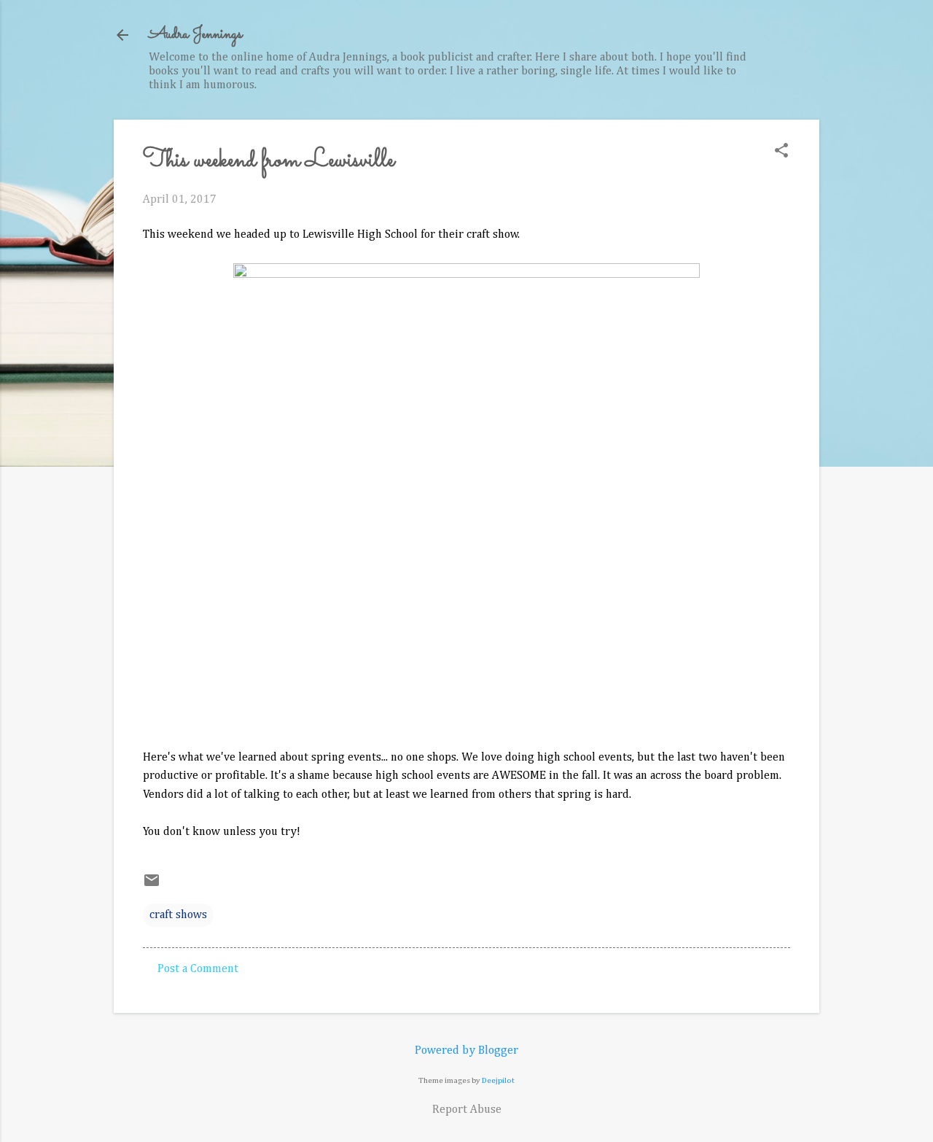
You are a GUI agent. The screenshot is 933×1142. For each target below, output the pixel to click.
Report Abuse (466, 1110)
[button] (781, 152)
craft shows (178, 915)
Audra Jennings (195, 34)
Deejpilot (498, 1080)
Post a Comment (197, 969)
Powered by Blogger (466, 1051)
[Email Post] (151, 886)
